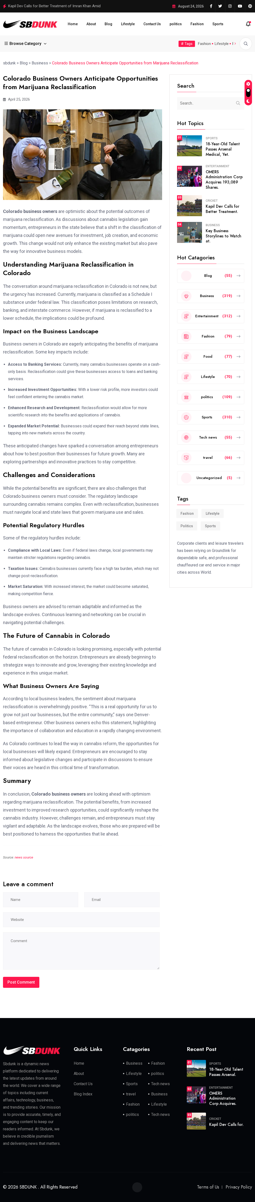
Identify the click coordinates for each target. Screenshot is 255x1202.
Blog (108, 24)
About (91, 24)
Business (213, 225)
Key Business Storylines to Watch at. (223, 236)
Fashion (197, 24)
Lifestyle (128, 24)
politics (176, 24)
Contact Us (152, 24)
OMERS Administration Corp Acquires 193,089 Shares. (224, 179)
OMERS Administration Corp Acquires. (222, 1098)
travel (131, 1094)
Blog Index (83, 1094)
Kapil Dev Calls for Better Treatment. (222, 208)
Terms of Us (208, 1187)
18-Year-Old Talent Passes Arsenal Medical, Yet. (223, 149)
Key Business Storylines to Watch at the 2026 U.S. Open (53, 6)
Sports (217, 24)
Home (73, 24)
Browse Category (25, 43)
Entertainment (217, 166)
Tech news (160, 1083)
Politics (187, 526)
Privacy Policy (239, 1187)
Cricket (212, 200)
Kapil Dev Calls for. (226, 1124)
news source (24, 857)
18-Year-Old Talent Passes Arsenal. (226, 1071)
